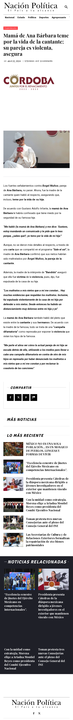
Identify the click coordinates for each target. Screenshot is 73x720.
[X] (18, 397)
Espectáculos (11, 28)
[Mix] (33, 397)
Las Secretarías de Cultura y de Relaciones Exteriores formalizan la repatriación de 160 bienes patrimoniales (48, 540)
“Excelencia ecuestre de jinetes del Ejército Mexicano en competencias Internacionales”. (46, 466)
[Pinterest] (26, 397)
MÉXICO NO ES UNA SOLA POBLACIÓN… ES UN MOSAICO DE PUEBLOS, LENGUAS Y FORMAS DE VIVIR (47, 449)
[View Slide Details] (28, 82)
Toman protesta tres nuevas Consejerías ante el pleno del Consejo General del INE (45, 522)
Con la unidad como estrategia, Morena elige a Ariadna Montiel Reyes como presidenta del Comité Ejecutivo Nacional (46, 505)
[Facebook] (10, 397)
